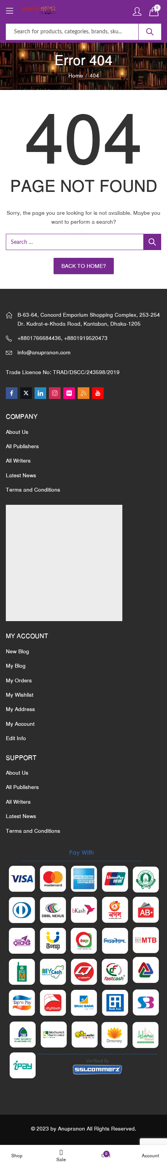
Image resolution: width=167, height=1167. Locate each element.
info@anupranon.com (44, 352)
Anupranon (71, 1128)
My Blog (16, 665)
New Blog (17, 651)
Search (150, 32)
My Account (20, 723)
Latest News (21, 475)
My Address (20, 709)
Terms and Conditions (33, 489)
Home (75, 75)
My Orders (19, 680)
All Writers (18, 460)
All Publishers (22, 446)
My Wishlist (19, 694)
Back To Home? (83, 265)
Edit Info (16, 738)
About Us (17, 431)
